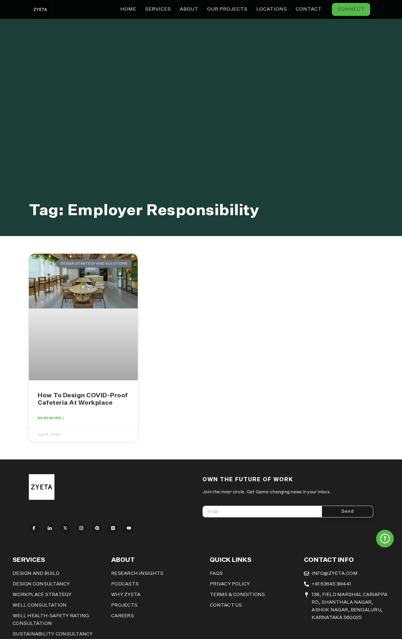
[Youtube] (129, 528)
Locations (271, 9)
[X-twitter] (66, 528)
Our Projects (227, 9)
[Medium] (113, 528)
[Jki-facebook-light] (34, 528)
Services (158, 9)
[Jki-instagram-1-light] (82, 528)
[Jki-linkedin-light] (50, 528)
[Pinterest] (97, 528)
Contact (309, 9)
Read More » (51, 418)
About (189, 9)
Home (128, 9)
